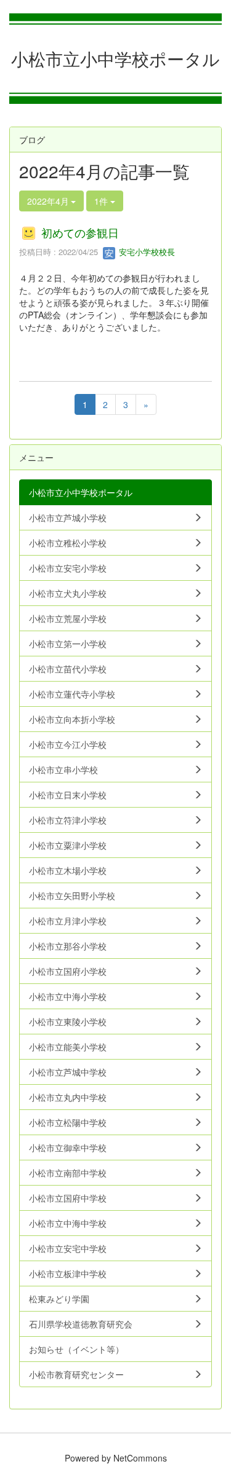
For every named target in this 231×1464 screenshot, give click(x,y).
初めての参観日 (80, 232)
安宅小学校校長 (145, 252)
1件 (102, 201)
